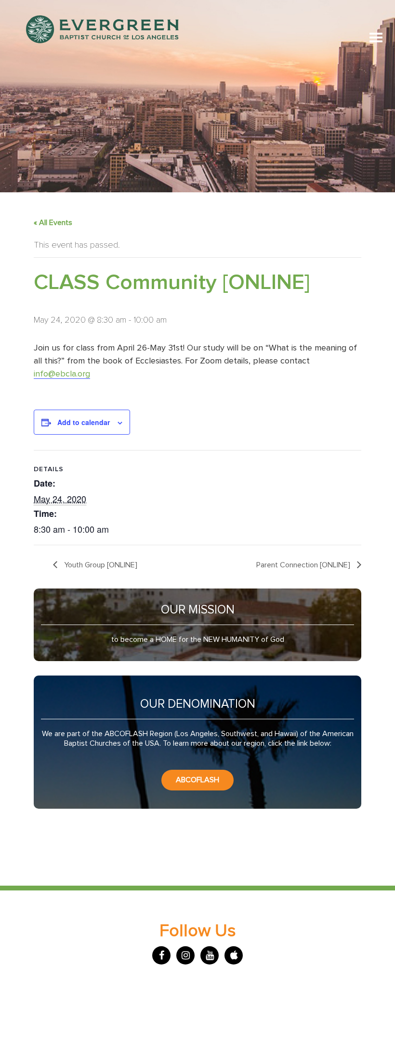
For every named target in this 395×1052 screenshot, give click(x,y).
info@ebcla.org (62, 374)
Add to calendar (83, 422)
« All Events (53, 222)
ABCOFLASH (197, 780)
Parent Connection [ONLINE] (304, 565)
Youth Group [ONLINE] (99, 565)
